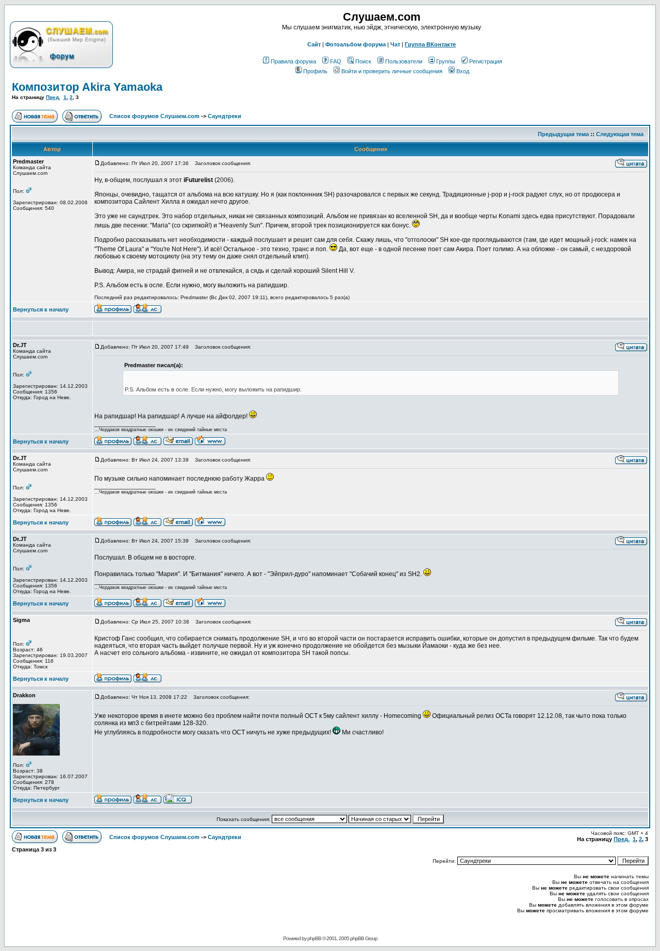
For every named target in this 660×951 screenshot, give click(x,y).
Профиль (315, 71)
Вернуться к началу (41, 309)
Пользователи (403, 61)
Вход (462, 71)
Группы (445, 61)
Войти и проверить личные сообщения (391, 71)
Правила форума (293, 61)
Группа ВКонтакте (430, 44)
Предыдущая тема (563, 134)
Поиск (363, 61)
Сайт (314, 44)
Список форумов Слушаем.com (154, 116)
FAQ (335, 61)
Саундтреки (224, 116)
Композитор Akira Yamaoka (87, 86)
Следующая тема (620, 134)
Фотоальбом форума (355, 44)
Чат (395, 44)
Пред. (53, 97)
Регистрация (485, 61)
